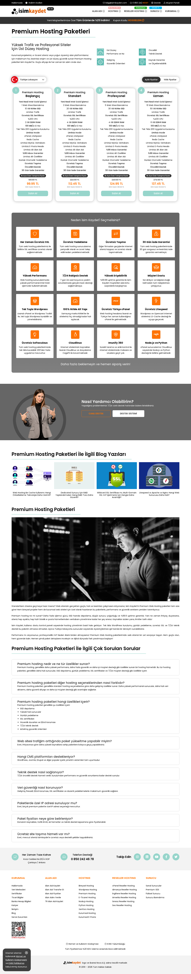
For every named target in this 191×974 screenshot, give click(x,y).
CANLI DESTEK (96, 413)
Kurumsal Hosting (87, 913)
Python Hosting (86, 905)
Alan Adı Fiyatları (53, 893)
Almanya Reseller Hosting (124, 889)
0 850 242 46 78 (82, 859)
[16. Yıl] (29, 12)
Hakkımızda (17, 2)
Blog (14, 913)
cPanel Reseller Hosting (123, 885)
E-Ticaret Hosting (87, 897)
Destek (157, 2)
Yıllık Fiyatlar (170, 79)
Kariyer (15, 905)
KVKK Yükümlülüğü (116, 944)
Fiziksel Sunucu (153, 893)
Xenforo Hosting (86, 909)
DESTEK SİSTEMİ (128, 413)
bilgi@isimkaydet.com (116, 2)
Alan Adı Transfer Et (54, 889)
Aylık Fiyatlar (151, 79)
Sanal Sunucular (153, 885)
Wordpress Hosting (88, 889)
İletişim (15, 909)
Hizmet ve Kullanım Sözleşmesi (83, 944)
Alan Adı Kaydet (52, 885)
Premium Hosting (87, 893)
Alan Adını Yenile (53, 897)
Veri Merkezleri (18, 889)
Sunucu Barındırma (155, 897)
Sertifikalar (17, 893)
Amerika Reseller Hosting (124, 897)
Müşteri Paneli (172, 2)
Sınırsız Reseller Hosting (123, 901)
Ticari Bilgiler (17, 897)
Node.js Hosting (86, 901)
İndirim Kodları (35, 2)
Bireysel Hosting (86, 885)
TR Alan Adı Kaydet (54, 901)
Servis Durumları (19, 917)
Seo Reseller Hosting (122, 905)
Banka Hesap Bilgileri (21, 901)
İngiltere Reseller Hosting (124, 893)
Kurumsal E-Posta (87, 917)
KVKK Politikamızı (16, 963)
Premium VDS (152, 889)
